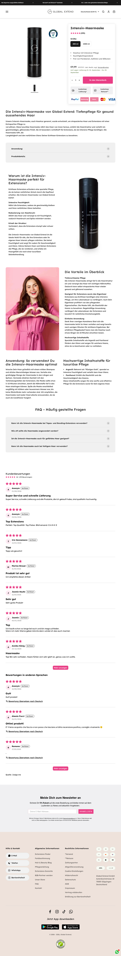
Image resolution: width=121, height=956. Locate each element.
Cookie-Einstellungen (74, 871)
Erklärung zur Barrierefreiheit (78, 897)
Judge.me (16, 775)
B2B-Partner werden (44, 875)
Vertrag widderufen (73, 892)
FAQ (37, 884)
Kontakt (38, 888)
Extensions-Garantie (44, 871)
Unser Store (40, 879)
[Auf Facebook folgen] (50, 912)
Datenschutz (70, 879)
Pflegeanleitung (42, 867)
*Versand (69, 854)
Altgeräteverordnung (74, 867)
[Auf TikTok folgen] (64, 912)
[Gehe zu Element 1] (34, 88)
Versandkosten (103, 67)
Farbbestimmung (42, 858)
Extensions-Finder (42, 854)
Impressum (70, 888)
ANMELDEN (86, 811)
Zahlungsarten (71, 862)
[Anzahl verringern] (72, 80)
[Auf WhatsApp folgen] (71, 912)
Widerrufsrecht (71, 875)
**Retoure (69, 858)
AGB (67, 884)
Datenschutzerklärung (69, 818)
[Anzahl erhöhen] (79, 80)
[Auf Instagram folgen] (57, 912)
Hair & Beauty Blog (43, 862)
